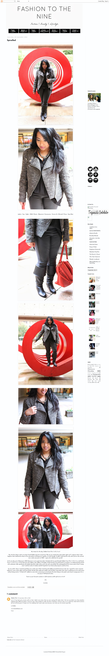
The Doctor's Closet (94, 254)
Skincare (90, 379)
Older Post (81, 637)
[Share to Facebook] (33, 587)
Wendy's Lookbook (94, 259)
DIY (94, 364)
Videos (95, 382)
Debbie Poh (14, 598)
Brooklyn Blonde (93, 235)
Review (96, 378)
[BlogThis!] (30, 587)
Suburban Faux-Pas (94, 251)
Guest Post (98, 364)
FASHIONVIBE (93, 242)
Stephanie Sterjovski (94, 249)
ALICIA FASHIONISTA (94, 230)
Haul (91, 366)
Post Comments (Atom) (18, 639)
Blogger (63, 651)
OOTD (94, 376)
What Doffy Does (55, 551)
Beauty (89, 364)
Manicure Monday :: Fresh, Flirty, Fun (98, 321)
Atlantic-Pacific (93, 233)
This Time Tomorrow (94, 256)
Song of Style (93, 246)
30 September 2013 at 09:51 (24, 598)
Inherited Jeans (93, 244)
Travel (89, 381)
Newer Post (10, 637)
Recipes (89, 378)
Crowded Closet (14, 562)
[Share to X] (31, 587)
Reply (12, 610)
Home (45, 637)
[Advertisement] (98, 62)
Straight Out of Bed (98, 345)
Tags (97, 379)
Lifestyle (90, 367)
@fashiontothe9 (60, 576)
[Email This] (28, 587)
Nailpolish (96, 374)
